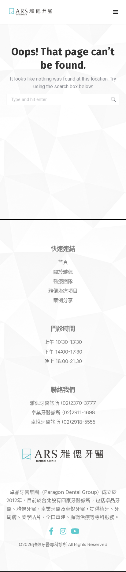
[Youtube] (75, 531)
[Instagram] (63, 531)
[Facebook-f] (51, 531)
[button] (116, 12)
